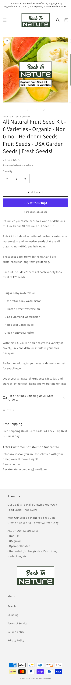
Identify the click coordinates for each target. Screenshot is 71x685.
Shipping (7, 165)
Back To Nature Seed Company (39, 678)
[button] (5, 20)
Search (12, 606)
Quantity (7, 171)
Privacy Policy (16, 640)
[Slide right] (44, 109)
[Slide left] (27, 109)
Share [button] (10, 409)
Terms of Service (17, 623)
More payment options (35, 211)
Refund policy (16, 632)
